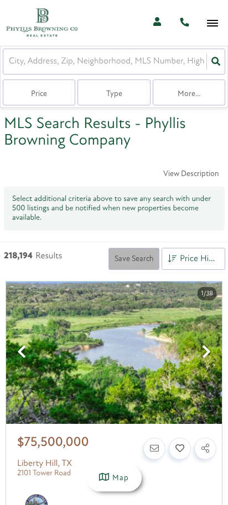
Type (114, 94)
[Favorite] (180, 449)
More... (189, 94)
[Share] (205, 449)
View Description (191, 174)
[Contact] (154, 449)
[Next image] (206, 353)
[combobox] (10, 62)
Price (39, 94)
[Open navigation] (212, 23)
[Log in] (156, 23)
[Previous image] (21, 353)
